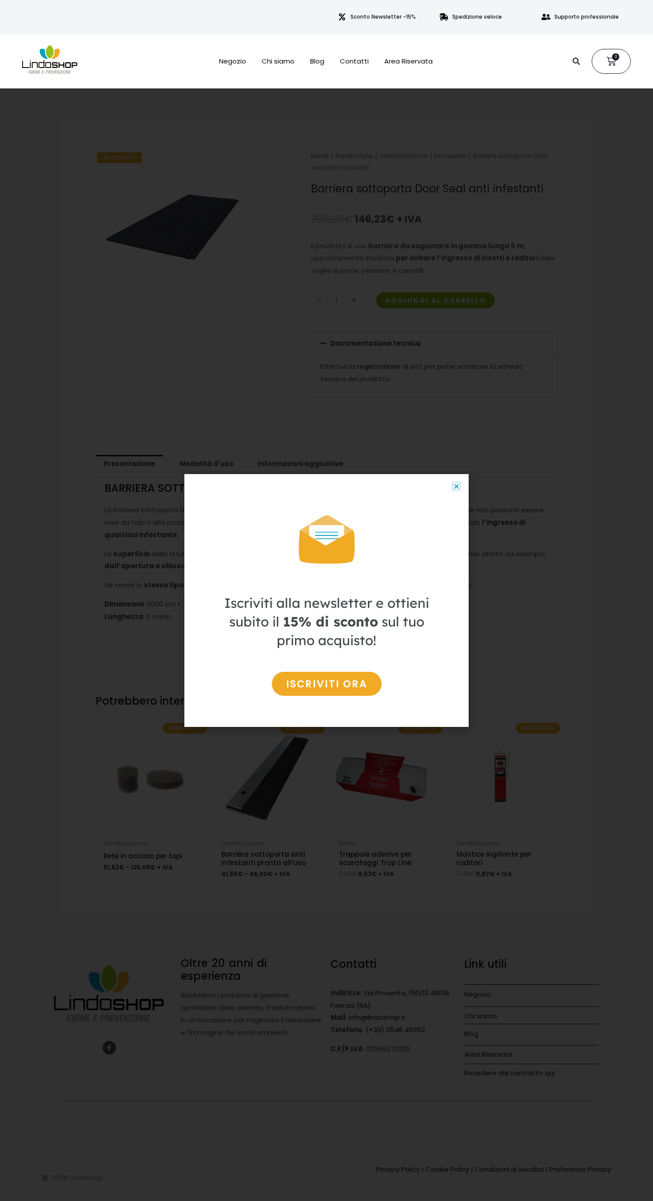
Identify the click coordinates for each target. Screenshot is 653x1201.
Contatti (354, 61)
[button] (576, 61)
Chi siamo (278, 61)
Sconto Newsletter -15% (383, 16)
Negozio (232, 61)
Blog (317, 61)
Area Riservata (408, 61)
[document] (326, 600)
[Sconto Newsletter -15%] (342, 16)
